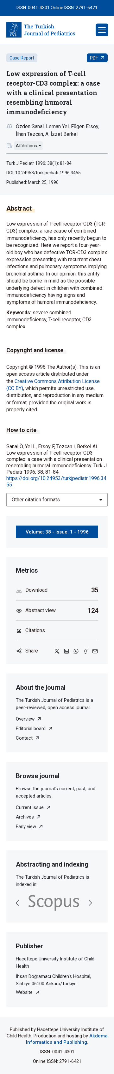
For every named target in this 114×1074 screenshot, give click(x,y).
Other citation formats (36, 500)
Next (90, 903)
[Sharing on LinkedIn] (66, 651)
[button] (102, 30)
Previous (17, 903)
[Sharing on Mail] (95, 651)
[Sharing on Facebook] (85, 651)
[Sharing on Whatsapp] (76, 651)
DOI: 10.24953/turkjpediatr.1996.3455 (43, 172)
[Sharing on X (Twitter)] (57, 651)
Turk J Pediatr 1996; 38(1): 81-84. (39, 163)
